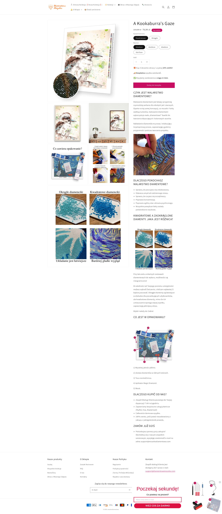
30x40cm (139, 47)
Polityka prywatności (120, 469)
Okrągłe (155, 38)
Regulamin (117, 464)
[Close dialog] (220, 482)
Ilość (135, 57)
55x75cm (139, 52)
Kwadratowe (141, 38)
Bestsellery (51, 473)
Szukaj (49, 464)
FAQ (81, 469)
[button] (163, 7)
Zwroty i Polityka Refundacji (123, 473)
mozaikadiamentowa (113, 509)
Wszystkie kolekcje (54, 469)
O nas (82, 473)
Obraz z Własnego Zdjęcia (56, 477)
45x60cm (164, 47)
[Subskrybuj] (129, 489)
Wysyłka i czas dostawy (121, 477)
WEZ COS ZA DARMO (157, 505)
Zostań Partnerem (87, 464)
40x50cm (152, 47)
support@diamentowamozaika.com (160, 471)
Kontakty (83, 477)
